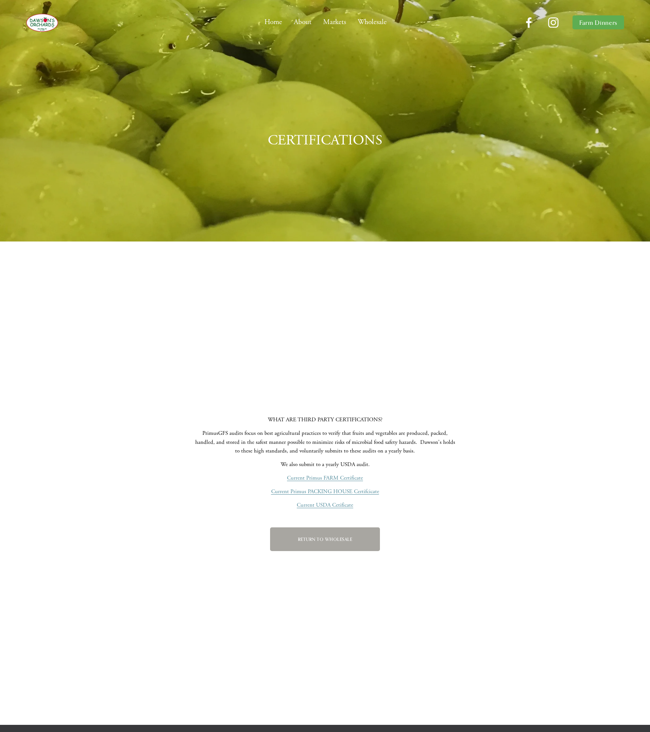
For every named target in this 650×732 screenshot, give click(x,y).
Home (273, 22)
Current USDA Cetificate (325, 505)
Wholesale (372, 22)
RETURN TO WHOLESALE (325, 539)
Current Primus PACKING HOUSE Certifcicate (325, 491)
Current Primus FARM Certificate (325, 477)
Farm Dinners (598, 22)
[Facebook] (528, 22)
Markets (334, 22)
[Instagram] (553, 22)
